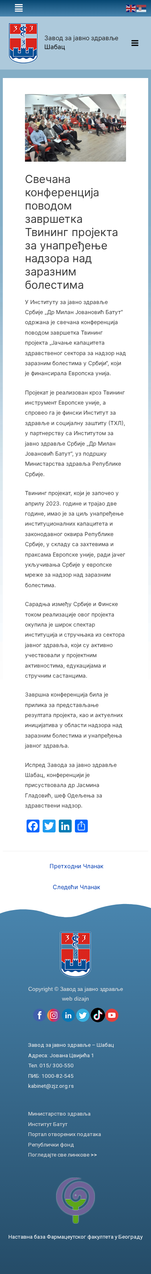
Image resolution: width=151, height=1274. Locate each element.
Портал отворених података (64, 1134)
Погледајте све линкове (62, 1154)
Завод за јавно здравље (81, 38)
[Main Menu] (135, 43)
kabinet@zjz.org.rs (51, 1086)
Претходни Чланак (76, 866)
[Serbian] (142, 8)
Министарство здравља (59, 1113)
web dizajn (75, 998)
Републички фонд (51, 1144)
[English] (131, 8)
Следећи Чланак (76, 887)
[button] (19, 8)
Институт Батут (48, 1124)
